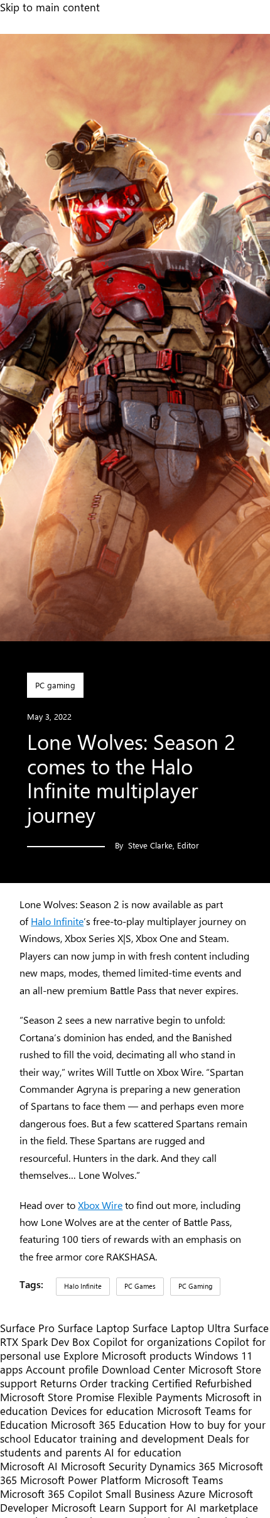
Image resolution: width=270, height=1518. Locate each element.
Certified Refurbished (202, 1383)
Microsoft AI (29, 1466)
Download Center (143, 1369)
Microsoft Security (103, 1466)
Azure (191, 1493)
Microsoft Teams (183, 1480)
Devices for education (102, 1411)
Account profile (62, 1369)
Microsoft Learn (88, 1507)
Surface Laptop (93, 1328)
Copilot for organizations (152, 1341)
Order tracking (114, 1383)
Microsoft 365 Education (108, 1424)
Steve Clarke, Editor (163, 845)
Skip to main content (50, 7)
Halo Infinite (57, 921)
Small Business (140, 1493)
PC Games (140, 1286)
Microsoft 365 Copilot (51, 1493)
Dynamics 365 (182, 1466)
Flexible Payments (159, 1397)
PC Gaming (195, 1286)
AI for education (142, 1452)
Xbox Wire (100, 1205)
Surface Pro (27, 1328)
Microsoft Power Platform (80, 1480)
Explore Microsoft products (127, 1355)
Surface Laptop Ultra (181, 1328)
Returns (58, 1383)
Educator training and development (119, 1438)
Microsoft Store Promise (57, 1397)
